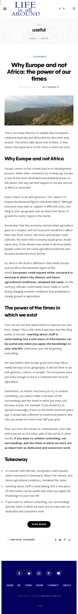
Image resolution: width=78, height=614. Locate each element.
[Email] (69, 540)
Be (19, 585)
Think (28, 585)
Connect (53, 585)
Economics (40, 56)
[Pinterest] (65, 540)
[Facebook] (19, 573)
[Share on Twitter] (60, 540)
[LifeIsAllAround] (25, 9)
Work (39, 585)
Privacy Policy (51, 596)
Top (39, 606)
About (67, 585)
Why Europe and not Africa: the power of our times (39, 71)
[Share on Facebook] (55, 540)
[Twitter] (29, 573)
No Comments (50, 87)
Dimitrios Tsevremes (22, 539)
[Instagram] (39, 573)
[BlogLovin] (59, 573)
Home (33, 38)
